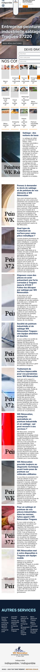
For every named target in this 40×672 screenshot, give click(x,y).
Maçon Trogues (33, 623)
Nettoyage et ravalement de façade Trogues (34, 629)
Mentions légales (32, 669)
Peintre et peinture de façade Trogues (24, 619)
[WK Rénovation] (20, 651)
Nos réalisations (12, 43)
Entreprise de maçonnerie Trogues (15, 628)
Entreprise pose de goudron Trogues (5, 625)
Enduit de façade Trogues (5, 618)
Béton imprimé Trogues (23, 632)
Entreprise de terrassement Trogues (25, 626)
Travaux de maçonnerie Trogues (15, 622)
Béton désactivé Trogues (33, 618)
